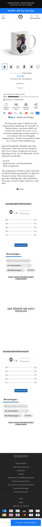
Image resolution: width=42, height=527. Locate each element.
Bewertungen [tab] (13, 253)
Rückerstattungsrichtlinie (21, 481)
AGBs (21, 502)
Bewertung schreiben (21, 245)
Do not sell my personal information (21, 485)
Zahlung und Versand (21, 506)
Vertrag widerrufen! (21, 455)
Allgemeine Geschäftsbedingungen (21, 477)
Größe (20, 84)
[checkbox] (31, 270)
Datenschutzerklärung (21, 467)
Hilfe (21, 499)
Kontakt (21, 474)
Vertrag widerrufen (21, 492)
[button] (21, 220)
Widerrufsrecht (21, 463)
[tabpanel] (21, 280)
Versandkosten (27, 79)
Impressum (21, 470)
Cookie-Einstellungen (21, 488)
